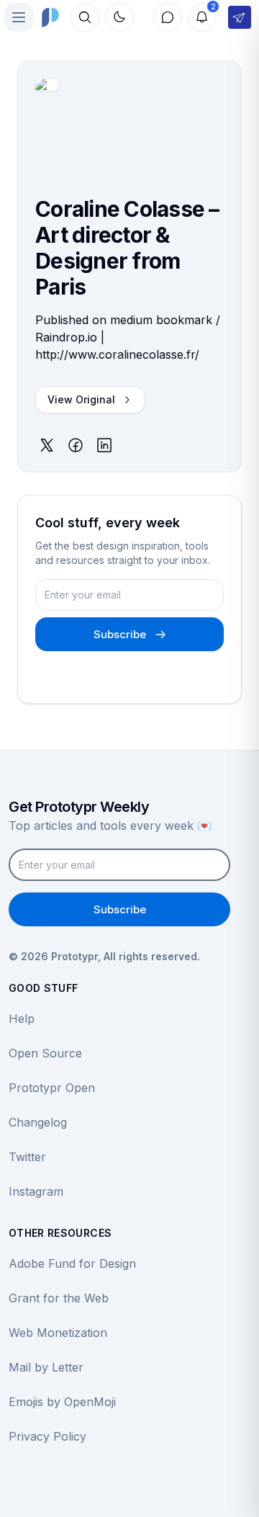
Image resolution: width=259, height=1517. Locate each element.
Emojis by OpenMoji (62, 1402)
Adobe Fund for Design (72, 1263)
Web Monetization (58, 1332)
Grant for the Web (59, 1298)
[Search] (85, 17)
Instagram (36, 1191)
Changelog (38, 1122)
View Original (81, 399)
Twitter (27, 1157)
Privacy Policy (47, 1436)
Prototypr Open (52, 1087)
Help (22, 1018)
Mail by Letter (46, 1367)
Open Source (45, 1053)
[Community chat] (167, 17)
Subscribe (120, 634)
